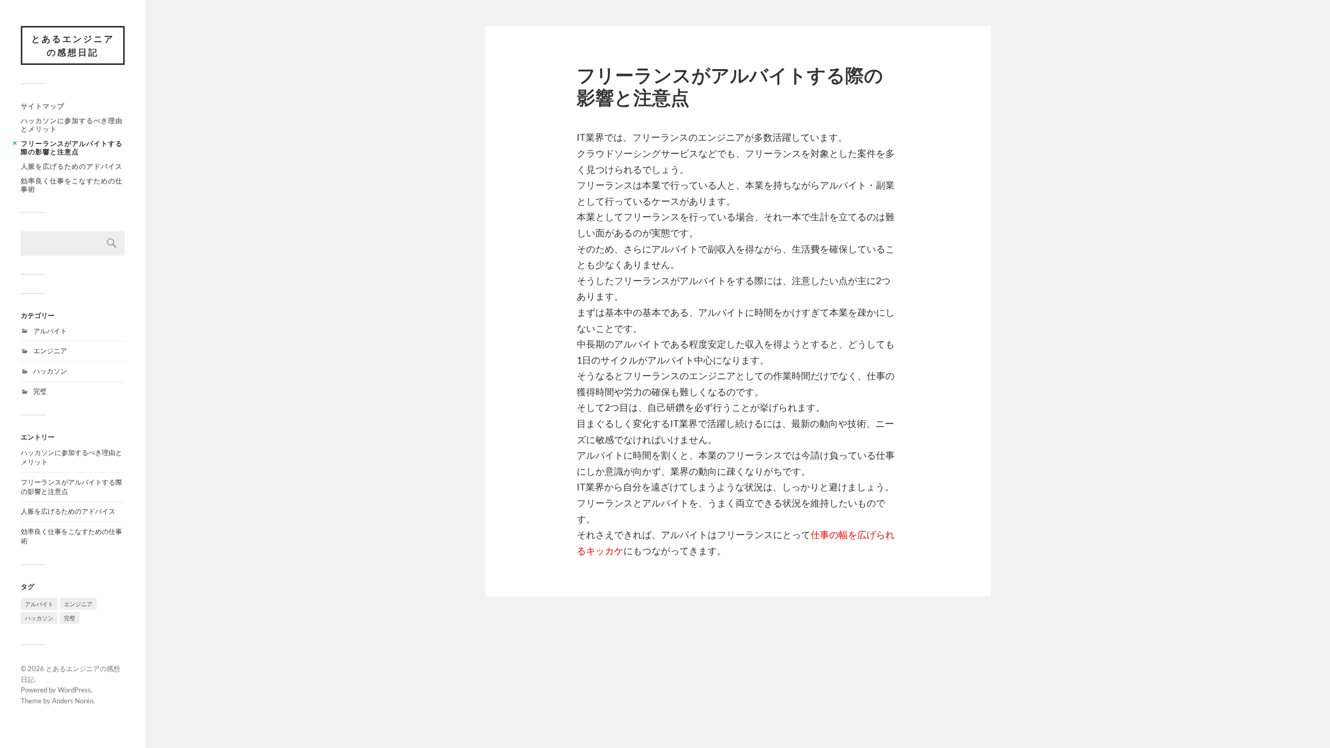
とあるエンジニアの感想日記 (72, 45)
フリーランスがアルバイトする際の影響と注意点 (72, 147)
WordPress (74, 690)
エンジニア (50, 350)
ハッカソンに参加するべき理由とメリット (72, 124)
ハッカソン (50, 371)
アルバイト (50, 331)
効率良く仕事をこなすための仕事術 (72, 185)
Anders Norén (73, 701)
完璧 (40, 391)
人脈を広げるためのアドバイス (72, 166)
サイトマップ (42, 106)
